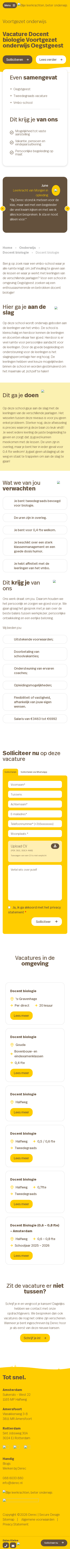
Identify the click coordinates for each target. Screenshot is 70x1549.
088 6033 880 (13, 1478)
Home (7, 247)
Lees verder (48, 59)
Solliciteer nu (51, 1542)
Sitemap (8, 1519)
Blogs (7, 1463)
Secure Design (49, 1514)
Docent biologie (16, 252)
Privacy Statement (16, 1524)
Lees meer (21, 1015)
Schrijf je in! (32, 1338)
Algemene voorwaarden (37, 1519)
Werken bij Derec (14, 1468)
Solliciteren (14, 59)
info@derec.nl (12, 1483)
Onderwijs (27, 247)
